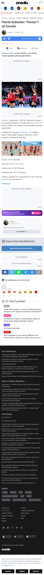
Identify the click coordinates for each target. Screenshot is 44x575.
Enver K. (16, 32)
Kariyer (23, 508)
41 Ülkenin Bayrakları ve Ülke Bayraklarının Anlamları (19, 475)
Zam (20, 492)
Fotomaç (5, 184)
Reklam (4, 518)
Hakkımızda (5, 508)
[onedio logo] (21, 549)
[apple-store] (7, 537)
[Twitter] (12, 527)
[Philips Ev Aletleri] (10, 8)
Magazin (7, 315)
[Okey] (17, 8)
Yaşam (7, 325)
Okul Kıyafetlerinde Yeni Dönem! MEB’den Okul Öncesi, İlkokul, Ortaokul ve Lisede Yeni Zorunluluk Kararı (22, 336)
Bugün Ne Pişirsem (19, 500)
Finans (7, 306)
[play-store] (19, 537)
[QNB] (30, 8)
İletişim (4, 521)
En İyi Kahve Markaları (12, 328)
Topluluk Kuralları (7, 516)
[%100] (24, 8)
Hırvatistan (23, 132)
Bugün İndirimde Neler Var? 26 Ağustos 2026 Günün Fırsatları (22, 376)
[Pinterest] (21, 527)
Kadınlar (5, 120)
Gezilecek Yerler (34, 500)
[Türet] (37, 8)
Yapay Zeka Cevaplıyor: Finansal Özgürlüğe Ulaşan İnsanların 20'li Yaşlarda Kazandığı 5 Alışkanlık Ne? (23, 310)
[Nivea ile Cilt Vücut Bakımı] (4, 8)
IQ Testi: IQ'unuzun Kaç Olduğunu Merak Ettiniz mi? (18, 483)
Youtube (28, 492)
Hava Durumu (6, 417)
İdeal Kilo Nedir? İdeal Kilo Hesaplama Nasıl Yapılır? (18, 462)
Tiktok (29, 496)
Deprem (13, 492)
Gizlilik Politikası (7, 513)
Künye (23, 516)
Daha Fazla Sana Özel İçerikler (21, 248)
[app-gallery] (31, 537)
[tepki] (4, 292)
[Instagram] (3, 527)
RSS (22, 518)
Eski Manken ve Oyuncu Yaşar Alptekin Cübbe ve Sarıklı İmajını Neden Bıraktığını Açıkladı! (22, 320)
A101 (22, 496)
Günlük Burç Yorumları (10, 496)
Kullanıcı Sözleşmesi (27, 510)
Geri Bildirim (6, 510)
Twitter (5, 492)
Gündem (12, 18)
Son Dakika (6, 500)
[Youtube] (17, 527)
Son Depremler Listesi (9, 421)
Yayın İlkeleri (25, 513)
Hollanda (5, 179)
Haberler (5, 18)
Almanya (5, 53)
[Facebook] (8, 527)
